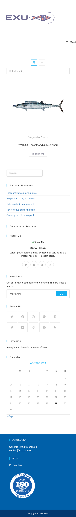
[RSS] (55, 327)
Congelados (34, 136)
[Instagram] (50, 264)
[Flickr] (23, 327)
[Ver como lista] (42, 63)
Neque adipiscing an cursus (21, 198)
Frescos (44, 136)
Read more (38, 153)
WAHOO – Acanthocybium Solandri (38, 145)
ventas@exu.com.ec (20, 450)
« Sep (10, 416)
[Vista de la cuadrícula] (34, 63)
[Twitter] (25, 264)
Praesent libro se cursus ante (22, 192)
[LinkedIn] (55, 316)
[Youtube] (44, 327)
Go (61, 293)
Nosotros (17, 465)
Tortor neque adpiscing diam (21, 209)
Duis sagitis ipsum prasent (20, 204)
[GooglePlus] (42, 264)
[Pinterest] (12, 327)
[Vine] (33, 327)
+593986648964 (28, 446)
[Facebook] (33, 264)
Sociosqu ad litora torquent (20, 215)
